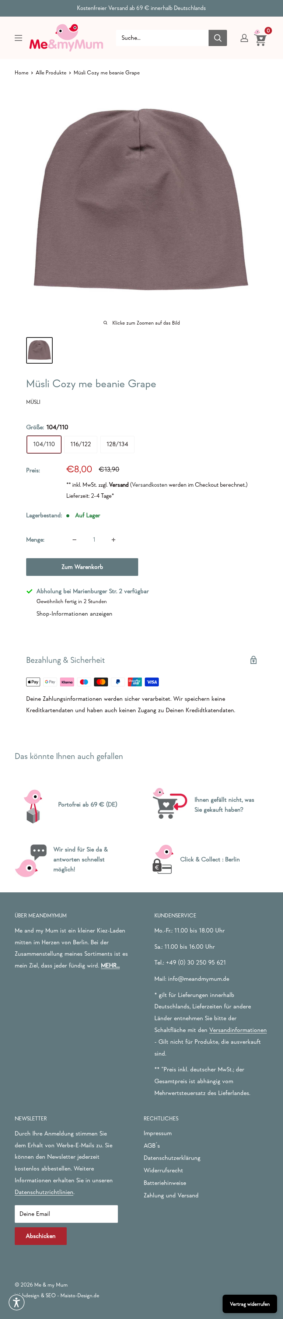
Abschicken (41, 1236)
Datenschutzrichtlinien (44, 1192)
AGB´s (152, 1146)
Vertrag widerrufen (250, 1303)
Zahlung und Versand (171, 1195)
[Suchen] (218, 38)
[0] (261, 37)
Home (21, 72)
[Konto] (244, 38)
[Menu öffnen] (18, 38)
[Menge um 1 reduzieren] (74, 539)
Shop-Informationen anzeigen (74, 613)
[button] (16, 1302)
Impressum (158, 1133)
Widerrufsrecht (163, 1170)
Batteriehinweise (165, 1183)
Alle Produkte (51, 72)
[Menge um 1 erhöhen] (113, 539)
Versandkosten (149, 484)
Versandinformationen (238, 1030)
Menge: (35, 539)
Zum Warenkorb (82, 567)
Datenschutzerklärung (172, 1158)
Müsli (33, 402)
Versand (119, 484)
